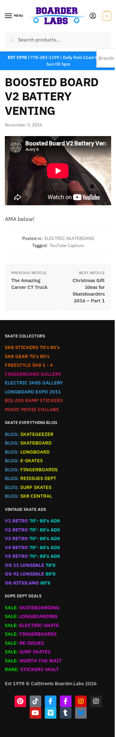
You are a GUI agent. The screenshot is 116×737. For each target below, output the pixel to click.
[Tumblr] (66, 713)
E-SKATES (24, 460)
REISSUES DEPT (30, 478)
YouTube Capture (67, 245)
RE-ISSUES (24, 643)
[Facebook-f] (50, 701)
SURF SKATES (28, 487)
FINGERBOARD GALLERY (33, 374)
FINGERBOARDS (31, 469)
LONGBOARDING (31, 616)
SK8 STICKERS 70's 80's (32, 347)
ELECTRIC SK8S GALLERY (34, 383)
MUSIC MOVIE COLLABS (32, 409)
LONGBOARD (27, 452)
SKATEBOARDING (32, 607)
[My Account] (93, 16)
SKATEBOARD (28, 443)
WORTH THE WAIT (33, 661)
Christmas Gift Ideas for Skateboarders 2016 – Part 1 (88, 290)
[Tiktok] (35, 701)
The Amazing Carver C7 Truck (29, 283)
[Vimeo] (50, 713)
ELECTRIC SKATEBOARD (69, 238)
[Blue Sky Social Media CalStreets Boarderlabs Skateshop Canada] (81, 713)
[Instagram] (81, 701)
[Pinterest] (20, 701)
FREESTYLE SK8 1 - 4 (29, 365)
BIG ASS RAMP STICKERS (34, 400)
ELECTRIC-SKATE (32, 625)
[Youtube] (35, 713)
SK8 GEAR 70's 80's (27, 356)
